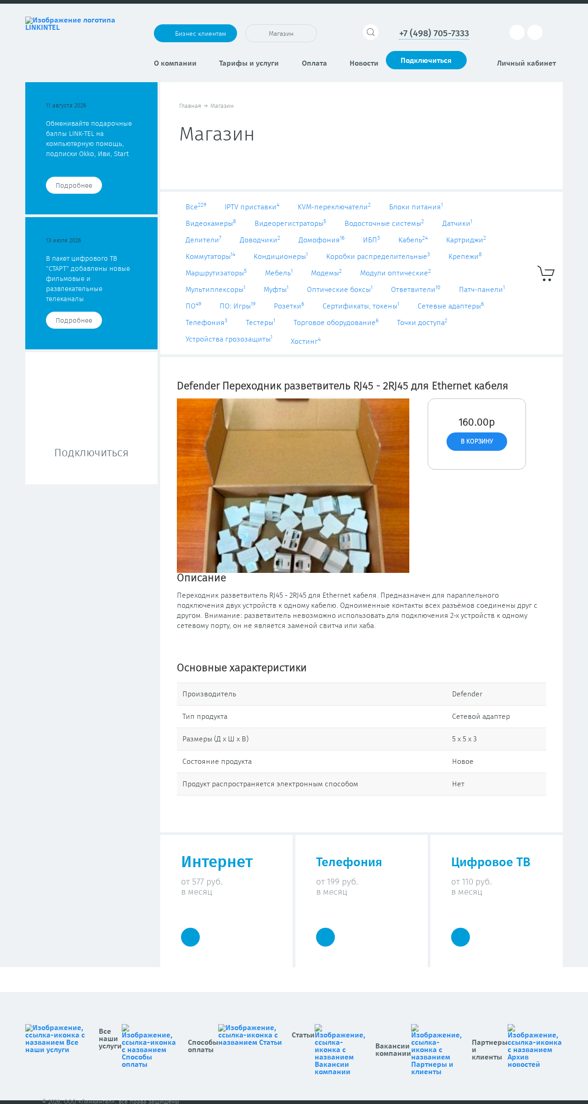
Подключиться (426, 60)
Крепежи (465, 256)
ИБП (371, 240)
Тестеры (260, 322)
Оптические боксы (340, 289)
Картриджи (466, 240)
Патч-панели (482, 289)
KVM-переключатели (334, 207)
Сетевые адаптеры (451, 306)
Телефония (206, 322)
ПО (193, 306)
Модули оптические (395, 273)
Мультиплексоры (215, 289)
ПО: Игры (237, 306)
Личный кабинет (526, 63)
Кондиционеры (281, 256)
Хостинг (306, 341)
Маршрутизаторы (216, 273)
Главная (190, 106)
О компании (175, 63)
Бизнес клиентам (200, 34)
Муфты (276, 289)
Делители (203, 240)
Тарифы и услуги (249, 63)
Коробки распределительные (378, 256)
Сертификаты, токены (360, 306)
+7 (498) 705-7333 (434, 33)
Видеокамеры (211, 223)
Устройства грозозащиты (229, 339)
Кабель (413, 240)
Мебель (279, 273)
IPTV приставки (252, 207)
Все (196, 207)
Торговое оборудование (336, 322)
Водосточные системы (384, 223)
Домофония (322, 240)
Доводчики (260, 240)
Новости (364, 63)
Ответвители (416, 289)
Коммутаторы (210, 256)
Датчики (457, 223)
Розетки (289, 306)
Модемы (326, 273)
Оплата (314, 63)
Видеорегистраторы (290, 223)
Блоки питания (416, 207)
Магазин (281, 34)
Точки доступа (422, 322)
